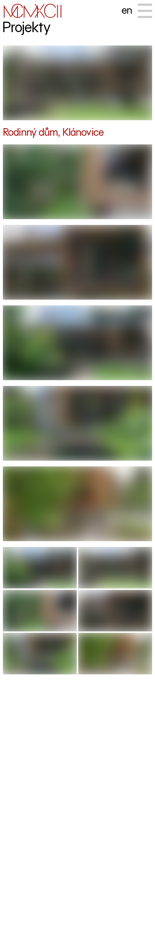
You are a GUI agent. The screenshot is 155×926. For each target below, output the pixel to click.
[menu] (145, 11)
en (126, 10)
